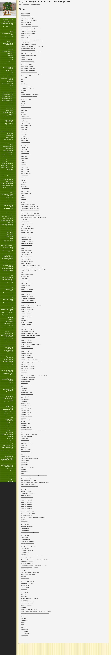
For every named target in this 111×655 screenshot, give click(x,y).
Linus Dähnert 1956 (25, 552)
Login (107, 643)
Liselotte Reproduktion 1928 (28, 331)
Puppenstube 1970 (25, 535)
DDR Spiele (23, 594)
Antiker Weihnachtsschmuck (26, 570)
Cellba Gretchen (24, 397)
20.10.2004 (23, 618)
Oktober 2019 (25, 149)
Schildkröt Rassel (25, 235)
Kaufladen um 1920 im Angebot (28, 50)
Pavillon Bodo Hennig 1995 (26, 491)
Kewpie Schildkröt (26, 246)
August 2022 (23, 92)
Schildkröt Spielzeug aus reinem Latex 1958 (31, 335)
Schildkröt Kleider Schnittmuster (28, 351)
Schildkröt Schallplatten (27, 353)
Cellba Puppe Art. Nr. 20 (26, 410)
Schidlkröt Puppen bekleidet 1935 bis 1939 (31, 265)
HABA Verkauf (25, 37)
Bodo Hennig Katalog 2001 (26, 508)
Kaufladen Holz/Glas (25, 548)
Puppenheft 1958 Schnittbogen (28, 362)
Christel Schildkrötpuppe (27, 256)
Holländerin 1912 (25, 221)
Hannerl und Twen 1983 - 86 (28, 329)
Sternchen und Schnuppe (27, 289)
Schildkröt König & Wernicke (28, 357)
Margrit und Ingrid (26, 280)
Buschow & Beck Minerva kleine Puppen (29, 434)
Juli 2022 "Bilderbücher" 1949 (27, 86)
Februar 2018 (25, 158)
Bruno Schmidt (24, 370)
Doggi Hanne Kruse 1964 (26, 449)
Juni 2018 (24, 164)
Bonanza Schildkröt (26, 142)
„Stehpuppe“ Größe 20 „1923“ (28, 228)
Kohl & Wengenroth (25, 440)
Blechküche (26, 631)
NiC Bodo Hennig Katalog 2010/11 (28, 513)
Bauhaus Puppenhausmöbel (27, 561)
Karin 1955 (24, 281)
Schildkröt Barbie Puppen (27, 296)
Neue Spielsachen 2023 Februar (27, 64)
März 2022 (23, 79)
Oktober (24, 199)
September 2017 (25, 188)
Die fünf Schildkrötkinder (27, 250)
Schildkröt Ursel (25, 292)
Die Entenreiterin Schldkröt (27, 274)
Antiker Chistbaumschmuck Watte (28, 574)
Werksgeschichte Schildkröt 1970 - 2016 (30, 213)
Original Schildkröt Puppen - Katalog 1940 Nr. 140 (32, 267)
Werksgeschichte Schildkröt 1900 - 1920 (30, 206)
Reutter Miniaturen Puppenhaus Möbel (30, 26)
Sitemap (27, 643)
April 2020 (24, 112)
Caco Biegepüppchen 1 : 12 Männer (29, 20)
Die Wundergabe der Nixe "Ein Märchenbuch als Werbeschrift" (33, 430)
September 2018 (25, 167)
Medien (22, 616)
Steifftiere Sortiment (25, 576)
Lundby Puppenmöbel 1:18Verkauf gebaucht (31, 39)
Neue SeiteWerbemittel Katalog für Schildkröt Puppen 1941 (34, 217)
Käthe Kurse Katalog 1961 (26, 452)
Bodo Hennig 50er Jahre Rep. (27, 497)
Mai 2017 (24, 180)
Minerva (22, 432)
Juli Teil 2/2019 (25, 138)
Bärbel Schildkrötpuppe (27, 252)
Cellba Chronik (24, 372)
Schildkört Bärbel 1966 (27, 316)
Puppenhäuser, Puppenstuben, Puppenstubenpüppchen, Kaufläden (34, 559)
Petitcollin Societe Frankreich (27, 436)
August (23, 195)
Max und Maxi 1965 (26, 315)
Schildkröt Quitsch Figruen (27, 349)
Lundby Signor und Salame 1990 (27, 543)
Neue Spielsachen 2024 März (27, 66)
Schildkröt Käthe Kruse (27, 291)
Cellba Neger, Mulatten (25, 403)
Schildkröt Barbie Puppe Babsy (28, 300)
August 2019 (24, 145)
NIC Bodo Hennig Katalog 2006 (27, 511)
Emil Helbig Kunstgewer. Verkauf (29, 55)
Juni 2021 (23, 105)
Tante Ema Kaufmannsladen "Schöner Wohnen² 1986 (32, 555)
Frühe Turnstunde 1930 (27, 245)
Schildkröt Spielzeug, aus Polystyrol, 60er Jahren (32, 305)
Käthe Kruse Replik (26, 456)
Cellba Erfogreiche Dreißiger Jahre (28, 377)
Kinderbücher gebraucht (27, 59)
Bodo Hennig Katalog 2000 (26, 506)
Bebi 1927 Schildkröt (26, 237)
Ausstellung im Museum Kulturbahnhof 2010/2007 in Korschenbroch (35, 613)
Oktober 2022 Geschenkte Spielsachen (29, 96)
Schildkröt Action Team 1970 (28, 309)
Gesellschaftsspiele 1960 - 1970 (27, 601)
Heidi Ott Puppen (24, 464)
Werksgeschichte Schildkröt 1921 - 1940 (30, 208)
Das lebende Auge (26, 272)
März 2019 (24, 129)
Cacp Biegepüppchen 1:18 (27, 22)
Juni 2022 (23, 83)
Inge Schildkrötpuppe (26, 257)
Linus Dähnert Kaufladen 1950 (27, 550)
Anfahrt (22, 624)
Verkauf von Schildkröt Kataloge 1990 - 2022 (31, 28)
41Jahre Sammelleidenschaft (27, 200)
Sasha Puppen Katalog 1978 (28, 467)
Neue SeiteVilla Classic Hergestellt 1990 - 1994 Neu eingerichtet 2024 (35, 482)
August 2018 (24, 165)
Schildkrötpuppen (24, 202)
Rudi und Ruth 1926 (26, 230)
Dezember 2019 (25, 153)
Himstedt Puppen (24, 471)
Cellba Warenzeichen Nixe (26, 384)
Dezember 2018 (25, 171)
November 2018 (25, 169)
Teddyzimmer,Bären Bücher (26, 579)
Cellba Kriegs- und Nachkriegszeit (28, 379)
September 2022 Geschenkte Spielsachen (29, 94)
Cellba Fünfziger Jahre (25, 381)
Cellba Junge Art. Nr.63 (25, 419)
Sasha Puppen (24, 465)
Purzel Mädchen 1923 (26, 226)
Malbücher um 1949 (25, 587)
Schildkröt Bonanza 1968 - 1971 (28, 307)
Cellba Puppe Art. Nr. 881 (26, 414)
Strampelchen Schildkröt (27, 259)
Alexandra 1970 (25, 327)
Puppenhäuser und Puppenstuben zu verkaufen (32, 51)
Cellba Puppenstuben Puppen (27, 394)
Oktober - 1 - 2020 (26, 123)
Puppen (24, 57)
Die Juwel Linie (25, 320)
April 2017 (24, 178)
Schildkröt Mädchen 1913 (27, 223)
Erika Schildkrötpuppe (26, 263)
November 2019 (25, 151)
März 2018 (24, 156)
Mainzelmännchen (26, 462)
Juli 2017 (24, 184)
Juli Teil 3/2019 (25, 140)
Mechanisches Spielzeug (26, 592)
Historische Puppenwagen (26, 605)
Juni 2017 (24, 182)
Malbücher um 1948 (25, 585)
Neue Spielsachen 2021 (26, 99)
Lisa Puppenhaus (24, 537)
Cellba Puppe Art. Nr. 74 (26, 405)
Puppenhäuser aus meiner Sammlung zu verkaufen (32, 46)
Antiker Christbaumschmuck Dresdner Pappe (30, 572)
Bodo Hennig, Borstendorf (26, 476)
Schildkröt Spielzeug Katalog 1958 (29, 270)
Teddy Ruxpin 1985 (25, 578)
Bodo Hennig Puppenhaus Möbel (29, 44)
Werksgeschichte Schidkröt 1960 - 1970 (30, 211)
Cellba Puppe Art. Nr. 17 (26, 408)
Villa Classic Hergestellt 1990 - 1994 (28, 480)
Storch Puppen (24, 447)
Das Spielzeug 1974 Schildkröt (28, 364)
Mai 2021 (23, 103)
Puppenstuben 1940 (25, 528)
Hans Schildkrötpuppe (26, 254)
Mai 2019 (24, 132)
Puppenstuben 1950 (25, 530)
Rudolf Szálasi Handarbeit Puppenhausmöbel (30, 532)
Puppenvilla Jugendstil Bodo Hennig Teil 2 (29, 486)
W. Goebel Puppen (25, 460)
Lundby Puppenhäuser (25, 539)
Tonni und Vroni (25, 276)
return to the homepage (35, 4)
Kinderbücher (25, 635)
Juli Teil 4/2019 (25, 143)
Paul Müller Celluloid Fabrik (26, 441)
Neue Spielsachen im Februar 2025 (28, 62)
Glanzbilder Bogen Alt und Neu (28, 48)
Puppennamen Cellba (25, 423)
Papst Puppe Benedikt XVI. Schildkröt (30, 333)
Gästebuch (23, 622)
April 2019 (24, 131)
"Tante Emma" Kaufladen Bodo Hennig (29, 487)
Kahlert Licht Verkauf (26, 35)
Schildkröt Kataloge (26, 346)
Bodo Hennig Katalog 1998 (26, 504)
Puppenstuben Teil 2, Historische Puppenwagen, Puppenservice (34, 565)
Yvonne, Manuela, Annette (27, 283)
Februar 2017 (25, 175)
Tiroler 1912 (24, 219)
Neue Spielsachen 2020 (26, 107)
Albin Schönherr (24, 521)
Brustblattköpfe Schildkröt (27, 243)
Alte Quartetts (24, 596)
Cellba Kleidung (24, 388)
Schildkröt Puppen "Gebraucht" (28, 33)
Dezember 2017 (25, 191)
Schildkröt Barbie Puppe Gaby (28, 303)
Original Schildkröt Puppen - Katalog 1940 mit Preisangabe (34, 269)
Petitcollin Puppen (24, 438)
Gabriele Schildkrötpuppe (27, 261)
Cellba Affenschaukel (25, 399)
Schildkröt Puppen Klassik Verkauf (29, 31)
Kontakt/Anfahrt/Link (25, 620)
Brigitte (23, 287)
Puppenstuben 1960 (25, 533)
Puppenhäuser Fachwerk (26, 544)
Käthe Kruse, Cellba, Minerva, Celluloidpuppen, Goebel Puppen (34, 475)
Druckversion (23, 643)
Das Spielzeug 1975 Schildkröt (28, 368)
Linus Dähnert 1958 (25, 554)
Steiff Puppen (23, 469)
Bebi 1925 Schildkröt (26, 234)
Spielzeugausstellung (25, 13)
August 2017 (24, 186)
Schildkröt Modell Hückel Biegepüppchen (29, 567)
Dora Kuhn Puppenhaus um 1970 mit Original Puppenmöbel (33, 517)
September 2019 (25, 147)
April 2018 (24, 160)
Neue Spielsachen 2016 (26, 193)
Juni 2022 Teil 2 (24, 85)
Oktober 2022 (24, 97)
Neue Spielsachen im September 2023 (29, 72)
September (24, 197)
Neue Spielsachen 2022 (26, 75)
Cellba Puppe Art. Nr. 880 (26, 412)
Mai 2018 (24, 162)
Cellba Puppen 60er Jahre (26, 429)
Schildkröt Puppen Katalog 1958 (28, 338)
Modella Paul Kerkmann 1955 (27, 563)
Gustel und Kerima (26, 285)
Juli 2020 (24, 114)
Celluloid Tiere (24, 445)
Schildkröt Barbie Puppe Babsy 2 (29, 302)
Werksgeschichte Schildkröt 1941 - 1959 (30, 210)
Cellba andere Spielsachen (26, 416)
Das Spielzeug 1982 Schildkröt (28, 366)
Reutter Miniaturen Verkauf (27, 24)
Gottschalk (23, 519)
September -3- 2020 (26, 120)
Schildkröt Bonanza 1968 (27, 313)
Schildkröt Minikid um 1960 (27, 348)
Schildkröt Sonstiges (26, 355)
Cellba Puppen (24, 425)
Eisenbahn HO (24, 589)
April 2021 (23, 101)
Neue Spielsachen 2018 (26, 154)
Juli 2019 (24, 136)
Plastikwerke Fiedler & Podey (27, 557)
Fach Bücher (23, 607)
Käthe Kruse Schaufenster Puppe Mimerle (29, 458)
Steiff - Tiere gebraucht (27, 53)
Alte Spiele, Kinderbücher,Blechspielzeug (29, 598)
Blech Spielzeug (24, 590)
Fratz (23, 326)
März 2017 (24, 177)
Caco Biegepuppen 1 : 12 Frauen (29, 18)
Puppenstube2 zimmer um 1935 (27, 526)
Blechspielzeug (25, 629)
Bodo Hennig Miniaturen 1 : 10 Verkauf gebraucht (32, 40)
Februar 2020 (25, 108)
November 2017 (25, 189)
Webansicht (106, 644)
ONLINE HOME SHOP (25, 15)
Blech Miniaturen (27, 633)
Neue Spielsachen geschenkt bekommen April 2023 (31, 74)
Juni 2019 (24, 134)
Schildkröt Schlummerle (27, 322)
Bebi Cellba (23, 421)
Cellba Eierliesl (24, 401)
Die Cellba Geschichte (25, 373)
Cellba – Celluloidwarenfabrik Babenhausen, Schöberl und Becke (34, 375)
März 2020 (24, 110)
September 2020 (25, 116)
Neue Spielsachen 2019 (26, 125)
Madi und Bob (25, 278)
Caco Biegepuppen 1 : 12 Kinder (29, 16)
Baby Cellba (23, 418)
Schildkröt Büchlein (26, 294)
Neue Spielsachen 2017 (26, 173)
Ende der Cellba (24, 383)
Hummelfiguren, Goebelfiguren (27, 583)
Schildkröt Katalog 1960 (27, 342)
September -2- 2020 (26, 118)
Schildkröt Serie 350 (26, 248)
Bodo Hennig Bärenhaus (26, 495)
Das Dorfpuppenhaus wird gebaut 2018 (29, 546)
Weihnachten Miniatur (25, 568)
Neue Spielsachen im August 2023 (28, 70)
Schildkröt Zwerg (25, 311)
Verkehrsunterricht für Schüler (28, 603)
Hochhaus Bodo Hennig (26, 489)
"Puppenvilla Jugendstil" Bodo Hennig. (28, 484)
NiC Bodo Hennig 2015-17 (26, 515)
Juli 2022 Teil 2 (24, 90)
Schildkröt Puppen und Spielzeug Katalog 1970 (31, 344)
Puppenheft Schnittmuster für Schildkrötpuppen (32, 360)
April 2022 (23, 81)
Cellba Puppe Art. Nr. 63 (26, 406)
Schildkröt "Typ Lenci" (26, 224)
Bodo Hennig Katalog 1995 (26, 500)
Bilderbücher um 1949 (25, 600)
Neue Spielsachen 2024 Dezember (28, 68)
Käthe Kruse (23, 454)
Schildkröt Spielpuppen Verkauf (28, 29)
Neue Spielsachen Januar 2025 (27, 61)
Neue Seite (24, 636)
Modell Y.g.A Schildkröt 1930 (28, 241)
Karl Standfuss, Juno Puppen (27, 443)
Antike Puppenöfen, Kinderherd (28, 42)
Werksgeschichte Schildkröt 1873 (29, 204)
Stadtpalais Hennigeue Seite (27, 478)
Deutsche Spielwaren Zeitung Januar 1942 (31, 215)
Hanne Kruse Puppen (25, 451)
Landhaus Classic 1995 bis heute (27, 493)
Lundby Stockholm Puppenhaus (27, 541)
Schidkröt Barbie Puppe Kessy (28, 298)
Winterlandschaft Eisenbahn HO (27, 581)
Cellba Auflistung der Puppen (27, 392)
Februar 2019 (25, 127)
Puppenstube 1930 (25, 524)
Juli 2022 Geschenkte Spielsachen (28, 88)
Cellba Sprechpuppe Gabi (26, 427)
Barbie (22, 473)
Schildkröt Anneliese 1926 (27, 232)
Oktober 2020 (25, 121)
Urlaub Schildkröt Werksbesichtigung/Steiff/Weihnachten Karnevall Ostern (36, 611)
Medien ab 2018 (24, 614)
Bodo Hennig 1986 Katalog (26, 498)
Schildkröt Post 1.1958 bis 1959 (28, 337)
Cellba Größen (24, 390)
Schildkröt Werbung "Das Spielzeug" (29, 359)
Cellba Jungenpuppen (25, 395)
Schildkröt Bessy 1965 (26, 324)
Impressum (23, 625)
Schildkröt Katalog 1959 (27, 340)
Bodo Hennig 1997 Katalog (26, 502)
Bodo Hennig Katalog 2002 (26, 509)
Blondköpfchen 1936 (26, 239)
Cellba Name (23, 386)
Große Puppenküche (25, 522)
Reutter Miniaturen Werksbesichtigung (29, 609)
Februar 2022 (24, 77)
